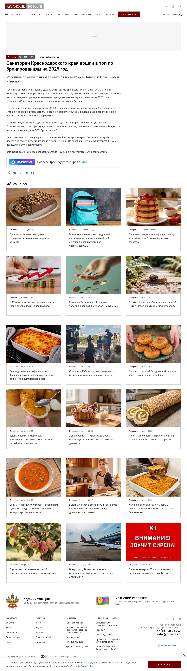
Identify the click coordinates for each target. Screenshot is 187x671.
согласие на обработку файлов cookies (73, 666)
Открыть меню (6, 15)
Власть (49, 14)
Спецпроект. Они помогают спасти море (107, 624)
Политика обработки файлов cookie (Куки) (106, 647)
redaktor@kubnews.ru (167, 634)
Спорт (98, 14)
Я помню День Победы (107, 618)
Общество (35, 14)
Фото (38, 623)
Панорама (71, 618)
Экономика (63, 14)
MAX (84, 162)
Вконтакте (166, 6)
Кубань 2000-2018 (74, 642)
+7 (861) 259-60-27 (169, 630)
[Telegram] (26, 173)
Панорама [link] (14, 230)
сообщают (12, 101)
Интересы (40, 642)
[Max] (32, 173)
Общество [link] (73, 230)
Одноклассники (173, 6)
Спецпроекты (128, 14)
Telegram (180, 6)
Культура (40, 618)
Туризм (110, 14)
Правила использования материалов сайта (108, 640)
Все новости (19, 14)
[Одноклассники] (20, 173)
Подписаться (24, 162)
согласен (164, 664)
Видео (39, 627)
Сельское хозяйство (45, 637)
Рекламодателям (104, 635)
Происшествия (82, 14)
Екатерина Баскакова (48, 57)
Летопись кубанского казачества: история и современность (76, 629)
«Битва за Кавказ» (75, 623)
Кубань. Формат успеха (77, 646)
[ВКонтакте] (14, 173)
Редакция (100, 630)
